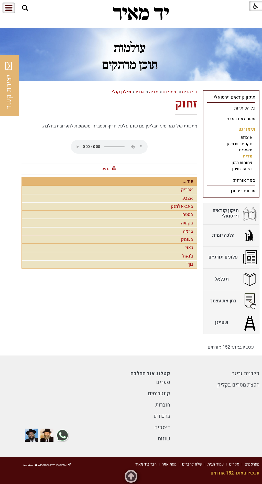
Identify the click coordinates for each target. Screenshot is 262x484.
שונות (164, 438)
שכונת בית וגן (243, 190)
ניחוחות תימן (242, 163)
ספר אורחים (243, 180)
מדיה (153, 92)
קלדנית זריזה (245, 373)
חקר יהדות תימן (239, 144)
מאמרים (245, 150)
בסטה (187, 214)
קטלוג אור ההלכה (150, 373)
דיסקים (162, 427)
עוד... (188, 181)
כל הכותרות (244, 108)
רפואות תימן (242, 169)
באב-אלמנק (182, 206)
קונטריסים (159, 393)
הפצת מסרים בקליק (238, 385)
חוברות (162, 405)
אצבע (187, 198)
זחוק (186, 103)
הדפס (106, 169)
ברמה (188, 231)
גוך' (190, 264)
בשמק (187, 239)
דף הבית (189, 92)
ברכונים (162, 416)
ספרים (163, 382)
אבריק (187, 189)
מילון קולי (121, 92)
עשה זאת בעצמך (239, 118)
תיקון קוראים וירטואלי (234, 97)
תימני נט (170, 92)
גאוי (189, 247)
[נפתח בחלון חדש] (62, 435)
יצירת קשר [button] (9, 92)
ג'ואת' (187, 256)
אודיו (140, 92)
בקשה (187, 223)
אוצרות (246, 137)
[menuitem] (231, 97)
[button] (25, 8)
